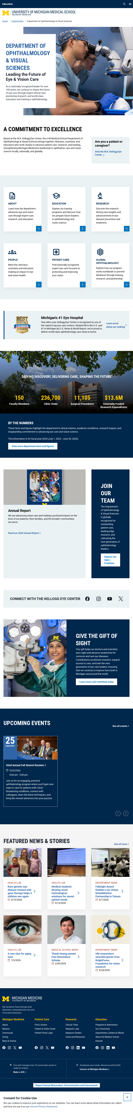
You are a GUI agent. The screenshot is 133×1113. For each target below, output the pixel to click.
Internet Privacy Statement (43, 1106)
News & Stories (9, 1041)
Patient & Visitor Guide (45, 1029)
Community (7, 1033)
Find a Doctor (41, 1025)
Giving (5, 1037)
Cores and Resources (75, 1037)
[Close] (127, 1097)
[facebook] (87, 598)
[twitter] (14, 1048)
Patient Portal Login (44, 1033)
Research (71, 1019)
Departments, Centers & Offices (109, 1033)
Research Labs (72, 1029)
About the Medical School (107, 1037)
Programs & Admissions (106, 1025)
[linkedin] (78, 1048)
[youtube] (109, 598)
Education (101, 1019)
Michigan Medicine (13, 1019)
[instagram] (98, 598)
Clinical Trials (72, 1025)
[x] (120, 598)
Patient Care (42, 1019)
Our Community (102, 1029)
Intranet (98, 1041)
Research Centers (73, 1033)
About (5, 1025)
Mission (6, 1029)
